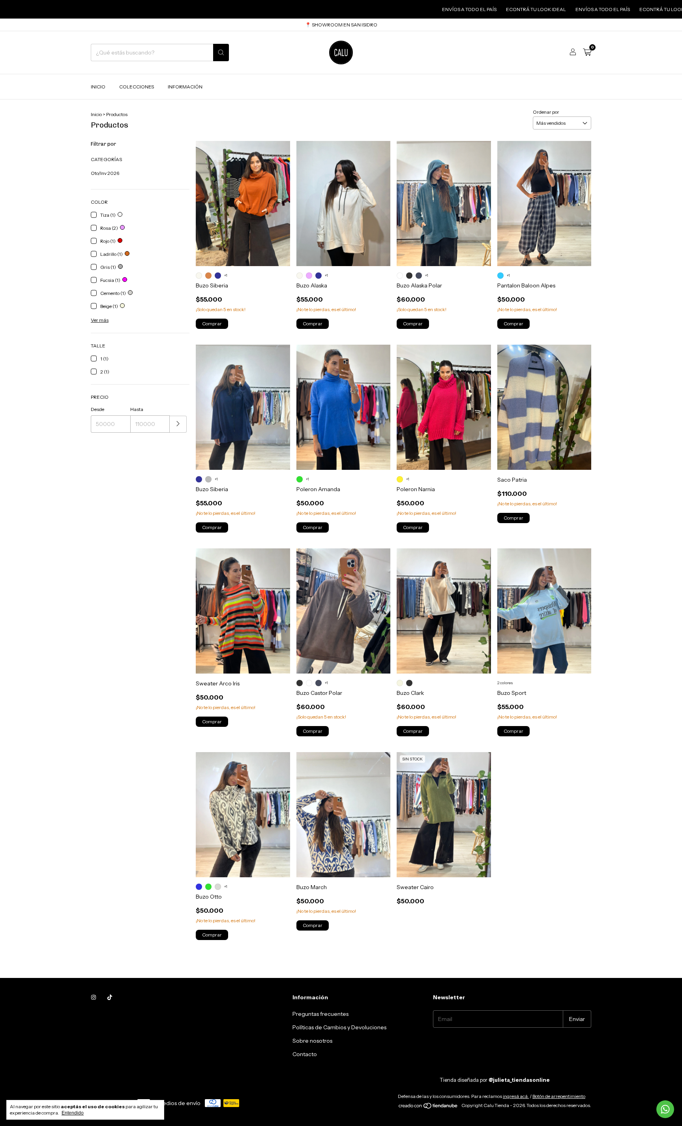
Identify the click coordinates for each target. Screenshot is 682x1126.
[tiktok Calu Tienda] (109, 997)
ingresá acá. (516, 1096)
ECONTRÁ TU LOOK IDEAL (496, 9)
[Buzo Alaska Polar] (444, 203)
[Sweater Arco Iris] (243, 611)
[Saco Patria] (544, 407)
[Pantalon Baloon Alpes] (544, 203)
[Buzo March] (343, 814)
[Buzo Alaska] (343, 203)
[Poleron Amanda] (343, 407)
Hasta (136, 409)
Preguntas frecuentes (320, 1013)
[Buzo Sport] (544, 611)
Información (185, 87)
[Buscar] (221, 52)
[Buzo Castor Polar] (343, 611)
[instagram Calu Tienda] (93, 997)
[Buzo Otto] (243, 814)
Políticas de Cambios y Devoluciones (339, 1027)
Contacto (304, 1054)
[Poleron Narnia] (444, 407)
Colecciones (136, 87)
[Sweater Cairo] (444, 814)
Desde (97, 409)
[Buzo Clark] (444, 611)
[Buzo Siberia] (243, 203)
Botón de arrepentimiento (558, 1096)
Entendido (73, 1113)
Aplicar (178, 424)
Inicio (98, 87)
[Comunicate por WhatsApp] (665, 1109)
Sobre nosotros (312, 1040)
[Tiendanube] (428, 1107)
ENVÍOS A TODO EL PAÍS (429, 9)
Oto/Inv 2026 (105, 173)
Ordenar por (546, 112)
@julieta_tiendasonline (519, 1080)
